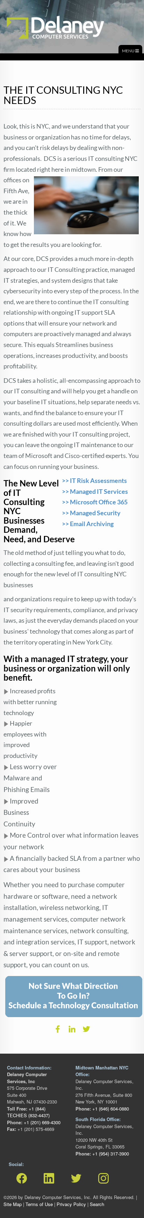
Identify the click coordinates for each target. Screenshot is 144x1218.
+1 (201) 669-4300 (41, 1122)
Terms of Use (39, 1204)
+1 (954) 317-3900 (110, 1153)
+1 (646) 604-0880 (110, 1108)
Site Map (12, 1204)
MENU (128, 50)
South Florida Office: (98, 1119)
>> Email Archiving (88, 524)
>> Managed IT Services (95, 491)
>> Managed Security (91, 513)
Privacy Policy (71, 1204)
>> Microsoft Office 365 (95, 502)
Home (12, 14)
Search (97, 1204)
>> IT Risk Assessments (94, 480)
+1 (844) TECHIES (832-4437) (28, 1112)
